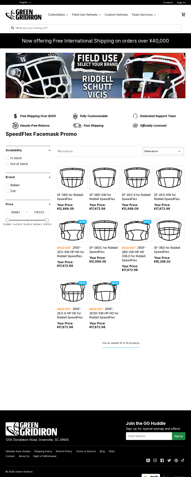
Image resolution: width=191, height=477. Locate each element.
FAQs (112, 451)
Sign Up (178, 436)
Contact (168, 2)
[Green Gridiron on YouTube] (148, 461)
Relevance (151, 151)
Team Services (142, 14)
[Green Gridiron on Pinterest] (176, 461)
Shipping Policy (43, 451)
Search (177, 28)
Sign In (181, 2)
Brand (10, 177)
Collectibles (56, 14)
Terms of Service (86, 451)
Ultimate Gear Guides (18, 451)
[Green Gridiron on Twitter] (169, 461)
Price (9, 204)
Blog (102, 451)
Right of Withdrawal (44, 456)
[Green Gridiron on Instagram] (155, 461)
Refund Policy (64, 451)
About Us (24, 456)
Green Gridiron (24, 471)
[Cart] (183, 14)
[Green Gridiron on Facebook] (162, 461)
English (24, 2)
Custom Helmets (116, 14)
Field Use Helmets (84, 14)
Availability (14, 150)
